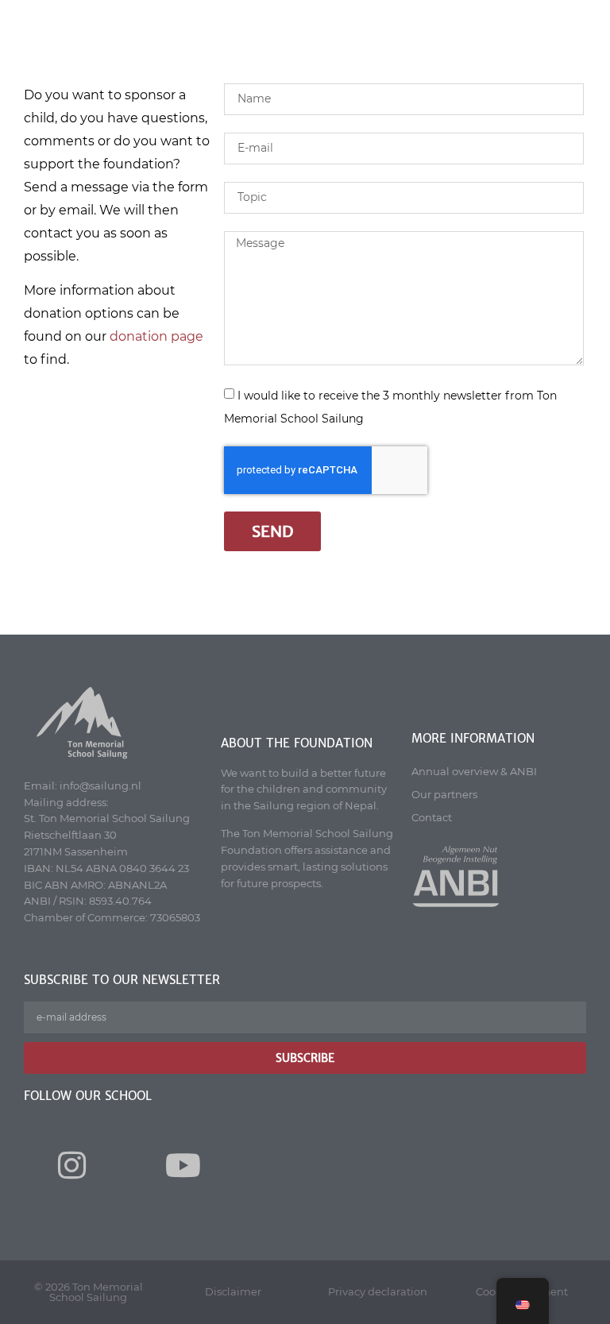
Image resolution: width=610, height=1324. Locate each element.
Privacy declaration (377, 1291)
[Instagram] (71, 1165)
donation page (156, 336)
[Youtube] (182, 1165)
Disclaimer (233, 1291)
